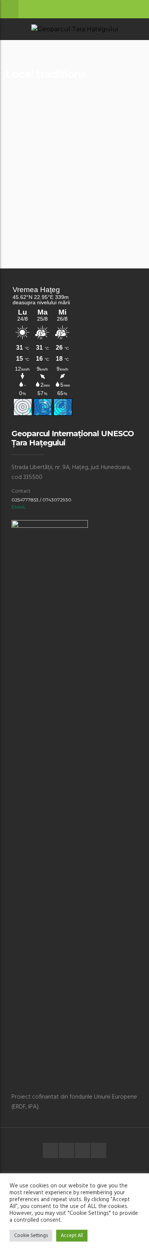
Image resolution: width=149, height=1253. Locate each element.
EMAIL (18, 507)
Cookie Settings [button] (31, 1236)
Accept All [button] (72, 1236)
